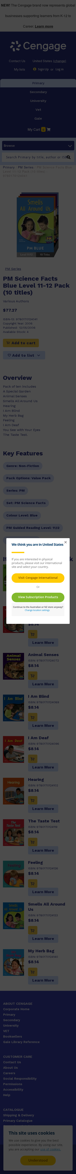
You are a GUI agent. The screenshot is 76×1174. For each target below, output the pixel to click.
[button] (65, 542)
